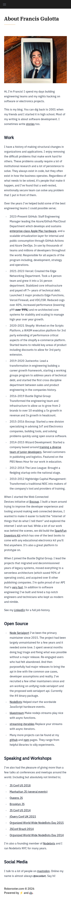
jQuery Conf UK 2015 (23, 816)
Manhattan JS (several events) (29, 791)
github (14, 740)
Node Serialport (19, 633)
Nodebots (49, 843)
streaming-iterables (22, 724)
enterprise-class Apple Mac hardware (33, 231)
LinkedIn (19, 610)
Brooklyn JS (17, 804)
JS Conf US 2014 (20, 810)
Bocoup (34, 501)
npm (26, 740)
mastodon (43, 871)
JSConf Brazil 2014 (22, 829)
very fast (17, 587)
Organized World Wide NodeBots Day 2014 (37, 835)
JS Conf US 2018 (20, 785)
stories (30, 124)
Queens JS (16, 798)
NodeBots (16, 702)
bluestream (17, 713)
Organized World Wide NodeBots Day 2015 (37, 822)
